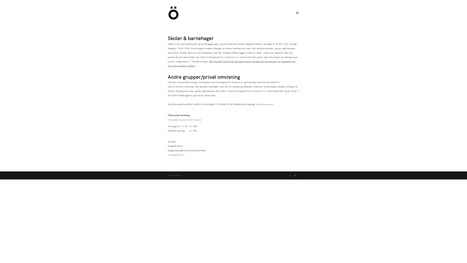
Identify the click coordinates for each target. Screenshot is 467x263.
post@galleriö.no (231, 57)
